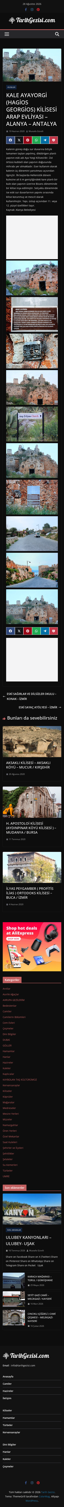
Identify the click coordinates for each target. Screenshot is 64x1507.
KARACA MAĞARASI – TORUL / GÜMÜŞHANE (40, 1278)
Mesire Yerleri (11, 1113)
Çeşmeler (8, 1028)
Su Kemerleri (10, 1165)
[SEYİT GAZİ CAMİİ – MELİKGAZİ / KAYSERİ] (14, 1299)
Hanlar (6, 1056)
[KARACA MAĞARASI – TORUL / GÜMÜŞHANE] (14, 1281)
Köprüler (8, 1096)
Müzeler (7, 1119)
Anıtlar (6, 988)
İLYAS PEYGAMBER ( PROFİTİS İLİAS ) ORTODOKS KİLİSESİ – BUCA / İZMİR (29, 893)
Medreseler (9, 1108)
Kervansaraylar (11, 1085)
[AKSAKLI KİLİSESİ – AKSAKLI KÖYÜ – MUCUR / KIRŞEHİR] (32, 728)
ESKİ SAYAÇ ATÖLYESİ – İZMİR (38, 707)
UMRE (6, 1176)
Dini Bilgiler (9, 1034)
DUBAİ (6, 1039)
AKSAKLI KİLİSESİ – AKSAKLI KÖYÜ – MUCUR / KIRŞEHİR (28, 765)
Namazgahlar (10, 1125)
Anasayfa (8, 1376)
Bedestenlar (10, 1005)
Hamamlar (9, 1051)
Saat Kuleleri (10, 1142)
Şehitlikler (8, 1153)
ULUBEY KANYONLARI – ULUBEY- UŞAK (28, 1240)
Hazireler (8, 1062)
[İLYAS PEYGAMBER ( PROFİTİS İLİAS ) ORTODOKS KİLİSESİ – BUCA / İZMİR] (32, 854)
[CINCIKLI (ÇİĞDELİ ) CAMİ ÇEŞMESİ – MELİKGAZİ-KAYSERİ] (14, 1320)
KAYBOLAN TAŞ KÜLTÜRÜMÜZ (20, 1079)
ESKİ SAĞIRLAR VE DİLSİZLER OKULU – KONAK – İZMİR (31, 696)
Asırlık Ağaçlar (11, 994)
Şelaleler (8, 1159)
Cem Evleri (9, 1022)
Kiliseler (11, 87)
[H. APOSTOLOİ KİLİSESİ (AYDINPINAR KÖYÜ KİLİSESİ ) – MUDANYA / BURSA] (32, 789)
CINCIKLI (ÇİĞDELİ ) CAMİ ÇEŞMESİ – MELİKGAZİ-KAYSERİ (42, 1317)
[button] (32, 278)
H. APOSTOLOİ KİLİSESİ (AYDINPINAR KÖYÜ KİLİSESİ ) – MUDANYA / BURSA (31, 828)
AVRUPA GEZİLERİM (14, 1000)
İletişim (7, 1398)
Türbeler (8, 1170)
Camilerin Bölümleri (14, 1017)
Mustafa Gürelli (36, 131)
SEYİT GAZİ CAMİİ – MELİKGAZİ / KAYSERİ (40, 1297)
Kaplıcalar (8, 1074)
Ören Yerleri (10, 1130)
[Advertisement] (32, 237)
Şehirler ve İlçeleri (13, 1147)
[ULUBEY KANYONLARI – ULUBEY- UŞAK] (32, 1209)
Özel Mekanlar (11, 1136)
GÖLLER (7, 1045)
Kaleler (7, 1068)
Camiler (7, 1011)
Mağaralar (9, 1102)
